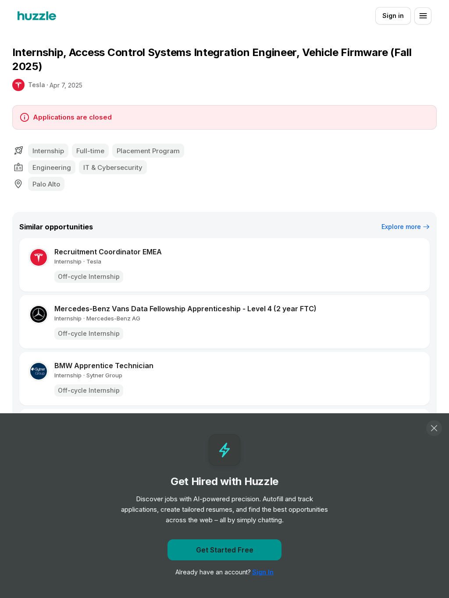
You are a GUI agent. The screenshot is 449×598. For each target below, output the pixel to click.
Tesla (36, 84)
